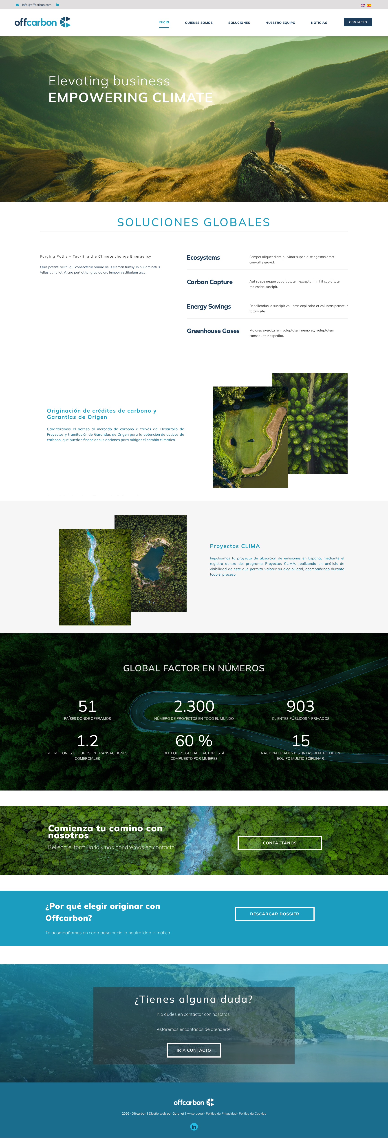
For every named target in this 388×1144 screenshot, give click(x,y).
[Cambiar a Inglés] (364, 5)
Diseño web (157, 1113)
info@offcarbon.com (36, 5)
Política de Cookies (252, 1113)
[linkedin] (57, 4)
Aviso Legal (195, 1113)
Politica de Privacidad (221, 1113)
